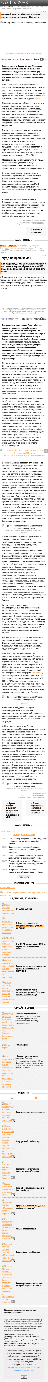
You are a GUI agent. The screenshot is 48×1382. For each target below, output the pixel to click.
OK (24, 1377)
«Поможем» (36, 493)
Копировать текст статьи (28, 3)
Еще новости (24, 877)
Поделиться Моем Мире (6, 3)
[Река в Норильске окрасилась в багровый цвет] (8, 1189)
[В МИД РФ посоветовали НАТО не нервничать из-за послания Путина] (8, 946)
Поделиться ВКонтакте (2, 3)
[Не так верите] (8, 1047)
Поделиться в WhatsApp (15, 3)
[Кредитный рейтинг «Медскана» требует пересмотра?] (8, 1207)
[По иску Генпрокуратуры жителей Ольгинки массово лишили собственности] (8, 1112)
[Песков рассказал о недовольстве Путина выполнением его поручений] (8, 968)
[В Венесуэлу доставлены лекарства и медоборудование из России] (8, 925)
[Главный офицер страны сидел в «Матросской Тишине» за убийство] (8, 1252)
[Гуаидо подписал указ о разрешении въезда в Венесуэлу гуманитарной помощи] (8, 992)
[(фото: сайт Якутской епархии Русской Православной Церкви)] (24, 452)
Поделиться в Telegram (23, 3)
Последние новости (24, 834)
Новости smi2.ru (7, 831)
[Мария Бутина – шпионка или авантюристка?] (8, 909)
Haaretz (38, 98)
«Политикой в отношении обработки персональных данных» (24, 1368)
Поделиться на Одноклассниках (11, 3)
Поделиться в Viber (19, 3)
